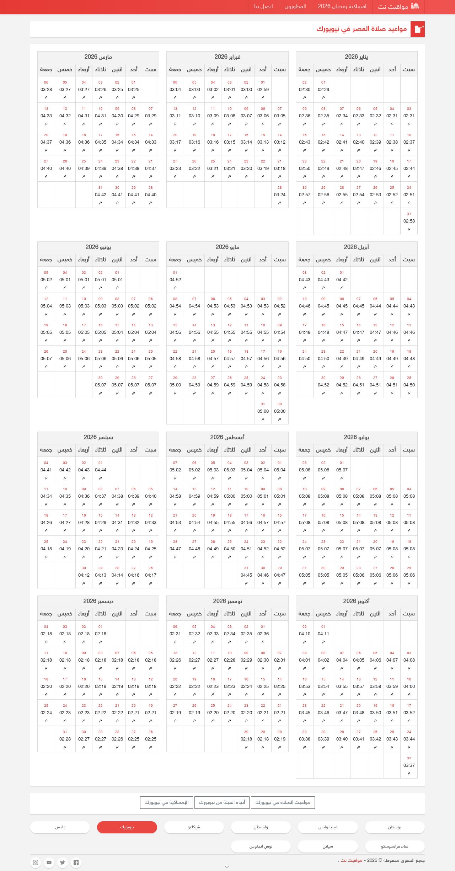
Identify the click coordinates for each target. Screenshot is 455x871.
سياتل (328, 846)
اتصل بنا (263, 7)
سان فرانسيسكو (394, 846)
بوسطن (394, 827)
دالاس (60, 827)
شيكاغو (194, 827)
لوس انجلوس (261, 846)
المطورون (295, 7)
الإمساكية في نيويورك (166, 803)
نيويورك (127, 827)
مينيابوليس (327, 827)
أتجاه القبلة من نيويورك (222, 803)
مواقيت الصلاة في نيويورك (283, 803)
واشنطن (261, 827)
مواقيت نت (394, 7)
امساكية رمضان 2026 (342, 7)
